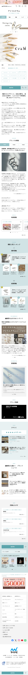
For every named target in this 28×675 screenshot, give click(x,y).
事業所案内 (15, 655)
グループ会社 (15, 657)
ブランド (22, 574)
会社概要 (4, 655)
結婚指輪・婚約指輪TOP (15, 574)
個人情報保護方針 (9, 657)
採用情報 (20, 657)
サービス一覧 (9, 655)
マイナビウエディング (6, 574)
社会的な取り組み (21, 655)
